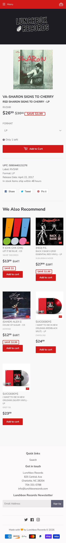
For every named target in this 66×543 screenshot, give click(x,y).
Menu (10, 4)
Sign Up (57, 503)
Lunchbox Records (36, 529)
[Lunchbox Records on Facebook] (32, 520)
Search (33, 460)
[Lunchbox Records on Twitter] (26, 520)
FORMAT (8, 123)
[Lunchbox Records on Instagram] (38, 520)
